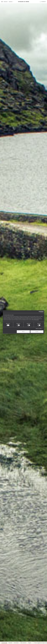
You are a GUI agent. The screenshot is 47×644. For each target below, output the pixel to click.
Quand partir (10, 642)
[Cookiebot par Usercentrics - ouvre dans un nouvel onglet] (39, 311)
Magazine (29, 642)
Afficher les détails (39, 328)
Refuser (23, 331)
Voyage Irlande (4, 642)
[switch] (18, 325)
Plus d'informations (35, 319)
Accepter (36, 331)
